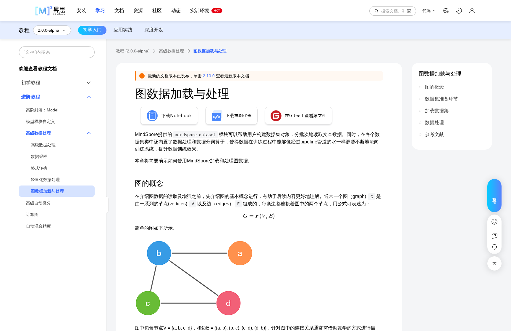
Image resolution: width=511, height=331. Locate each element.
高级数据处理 (43, 145)
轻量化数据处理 (45, 179)
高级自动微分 (38, 203)
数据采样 (39, 156)
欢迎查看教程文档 (38, 68)
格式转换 (39, 168)
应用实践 (123, 29)
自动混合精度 (38, 226)
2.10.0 (209, 75)
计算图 (32, 214)
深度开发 (153, 29)
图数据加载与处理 (47, 191)
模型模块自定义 (40, 121)
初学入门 (92, 29)
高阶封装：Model (42, 110)
